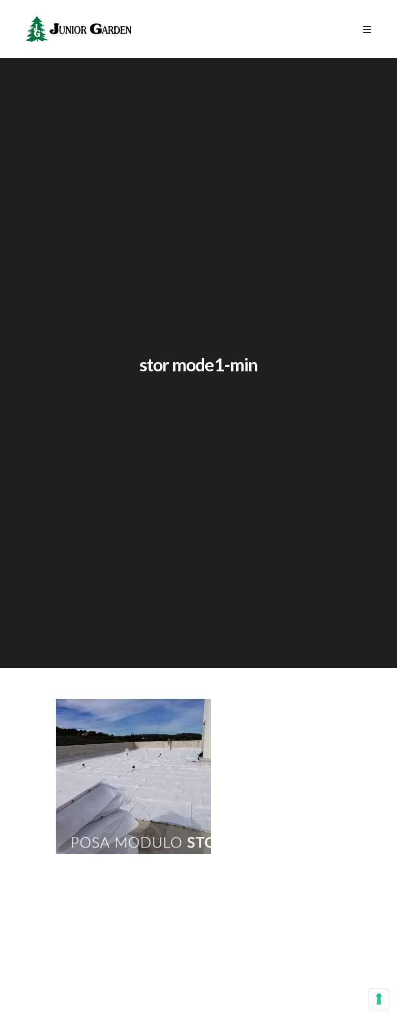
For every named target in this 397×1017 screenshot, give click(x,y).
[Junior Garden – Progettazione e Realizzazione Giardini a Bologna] (78, 29)
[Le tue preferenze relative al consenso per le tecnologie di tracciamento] (379, 999)
